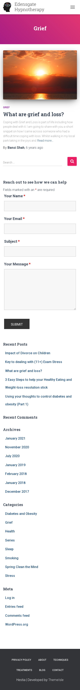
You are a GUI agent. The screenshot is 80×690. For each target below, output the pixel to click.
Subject (12, 241)
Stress (10, 576)
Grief (6, 107)
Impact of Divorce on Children (27, 353)
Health (10, 531)
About (42, 659)
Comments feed (17, 616)
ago (34, 148)
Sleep (9, 549)
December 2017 (17, 492)
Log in (10, 598)
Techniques (60, 659)
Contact (58, 670)
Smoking (11, 558)
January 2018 (15, 483)
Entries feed (14, 607)
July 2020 (12, 456)
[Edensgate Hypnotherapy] (25, 7)
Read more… (45, 140)
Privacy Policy (21, 659)
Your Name (14, 196)
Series (10, 540)
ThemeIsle (56, 680)
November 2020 (17, 447)
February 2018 (16, 474)
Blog (42, 670)
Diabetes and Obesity (21, 514)
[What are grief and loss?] (40, 74)
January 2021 (15, 438)
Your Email (14, 219)
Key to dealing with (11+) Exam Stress (33, 362)
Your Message (17, 264)
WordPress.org (16, 624)
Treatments (24, 670)
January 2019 (15, 465)
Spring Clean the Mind (21, 567)
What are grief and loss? (33, 114)
